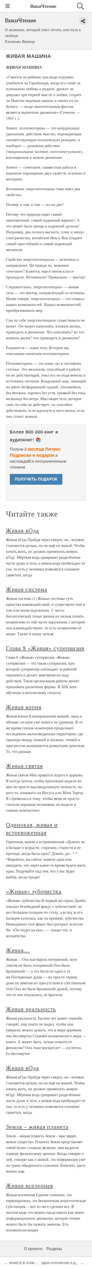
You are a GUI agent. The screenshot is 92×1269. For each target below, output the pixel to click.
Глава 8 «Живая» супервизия (45, 648)
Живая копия (23, 707)
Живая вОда (22, 530)
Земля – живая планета (37, 1126)
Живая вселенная (29, 1185)
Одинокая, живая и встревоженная (32, 828)
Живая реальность (31, 1009)
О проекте (33, 1249)
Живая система (26, 589)
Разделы (54, 1249)
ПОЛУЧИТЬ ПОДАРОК (36, 479)
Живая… (18, 950)
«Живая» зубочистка (34, 891)
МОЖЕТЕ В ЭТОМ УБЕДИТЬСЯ (31, 1263)
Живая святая (24, 766)
